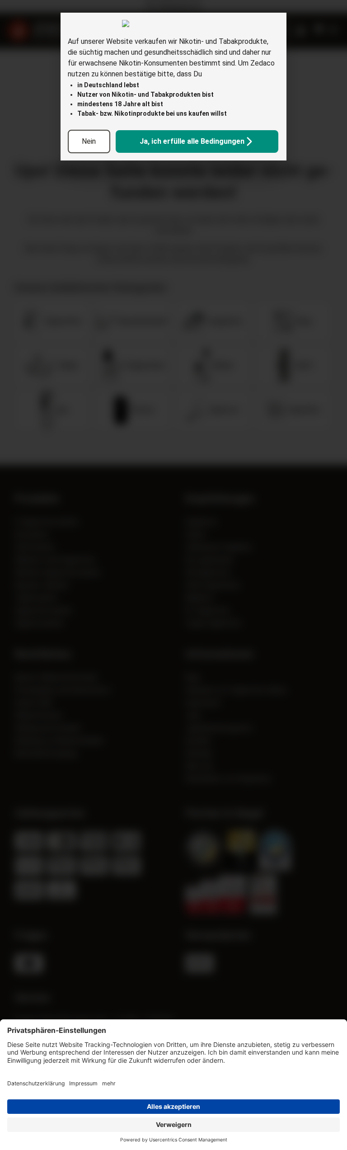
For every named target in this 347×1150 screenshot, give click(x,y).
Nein (89, 141)
